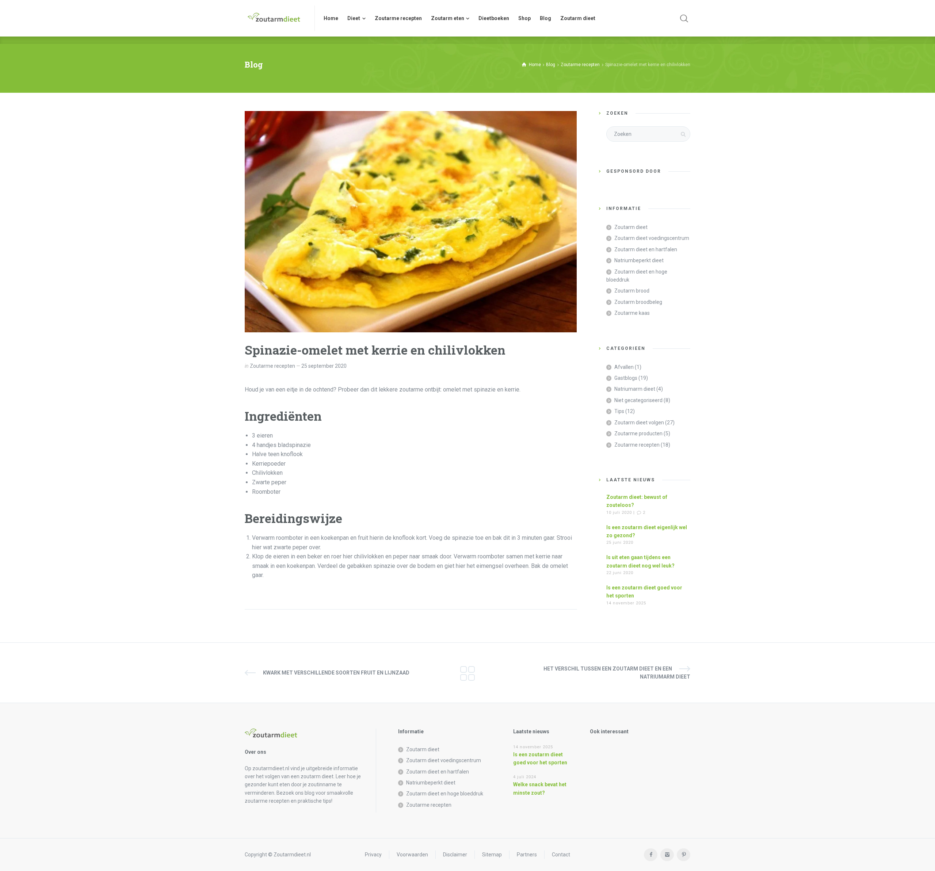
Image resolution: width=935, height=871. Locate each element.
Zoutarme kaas (632, 313)
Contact (561, 854)
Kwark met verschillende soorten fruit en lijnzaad (336, 673)
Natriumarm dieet (634, 389)
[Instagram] (667, 854)
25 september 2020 (324, 366)
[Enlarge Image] (411, 221)
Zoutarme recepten (272, 366)
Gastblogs (625, 378)
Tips (619, 411)
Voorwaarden (412, 854)
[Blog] (467, 672)
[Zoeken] (684, 18)
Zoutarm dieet (631, 227)
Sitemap (492, 854)
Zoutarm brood (631, 291)
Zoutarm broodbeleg (638, 302)
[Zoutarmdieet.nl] (275, 18)
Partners (527, 854)
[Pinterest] (683, 854)
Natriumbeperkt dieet (639, 260)
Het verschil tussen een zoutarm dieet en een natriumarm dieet (616, 673)
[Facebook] (650, 854)
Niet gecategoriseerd (638, 400)
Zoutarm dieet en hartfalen (645, 249)
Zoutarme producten (638, 433)
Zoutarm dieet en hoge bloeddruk (636, 276)
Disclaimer (455, 854)
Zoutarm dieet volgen (639, 422)
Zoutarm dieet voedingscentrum (651, 238)
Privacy (373, 854)
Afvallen (624, 367)
